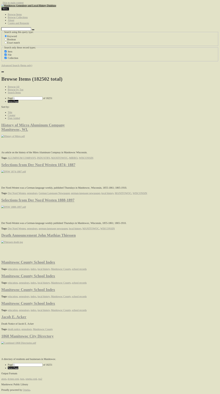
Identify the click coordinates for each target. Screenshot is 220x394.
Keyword (12, 36)
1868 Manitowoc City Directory (27, 336)
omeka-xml (31, 379)
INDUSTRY (43, 158)
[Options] (33, 29)
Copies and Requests (18, 23)
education (13, 269)
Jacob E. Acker (13, 317)
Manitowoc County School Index (28, 262)
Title (10, 112)
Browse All (13, 86)
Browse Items (15, 14)
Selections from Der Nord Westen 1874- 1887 (38, 165)
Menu (5, 9)
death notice (14, 329)
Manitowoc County (61, 269)
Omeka (26, 390)
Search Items (14, 92)
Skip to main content (13, 2)
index (33, 269)
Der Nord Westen (17, 193)
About (11, 20)
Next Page (13, 101)
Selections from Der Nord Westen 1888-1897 (37, 200)
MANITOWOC (59, 158)
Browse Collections (18, 17)
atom (3, 379)
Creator (11, 115)
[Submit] (2, 71)
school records (79, 269)
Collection (13, 58)
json (22, 379)
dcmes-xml (13, 379)
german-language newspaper (85, 193)
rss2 (40, 379)
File (10, 54)
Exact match (13, 42)
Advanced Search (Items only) (16, 65)
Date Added (14, 118)
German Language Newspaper (54, 193)
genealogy (32, 193)
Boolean (11, 39)
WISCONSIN (86, 158)
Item (10, 51)
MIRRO (73, 158)
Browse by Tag (15, 89)
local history (107, 193)
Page (10, 98)
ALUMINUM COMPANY (22, 158)
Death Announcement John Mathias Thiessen (38, 235)
